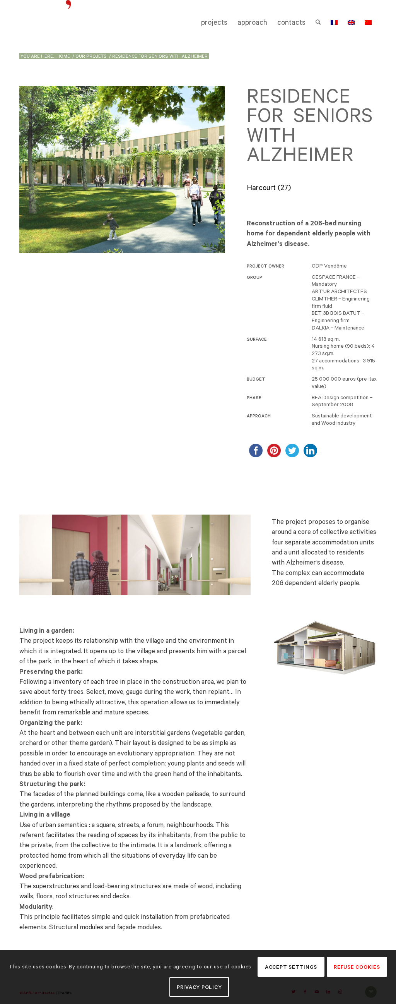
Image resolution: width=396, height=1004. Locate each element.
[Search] (318, 22)
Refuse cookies (357, 967)
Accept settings (291, 967)
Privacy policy (199, 987)
